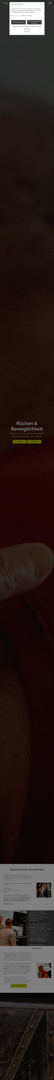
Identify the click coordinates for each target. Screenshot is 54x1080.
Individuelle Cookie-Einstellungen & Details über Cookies (27, 26)
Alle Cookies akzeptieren (18, 22)
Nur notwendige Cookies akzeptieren (34, 22)
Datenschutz (27, 29)
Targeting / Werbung (26, 15)
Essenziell (15, 15)
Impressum (27, 31)
